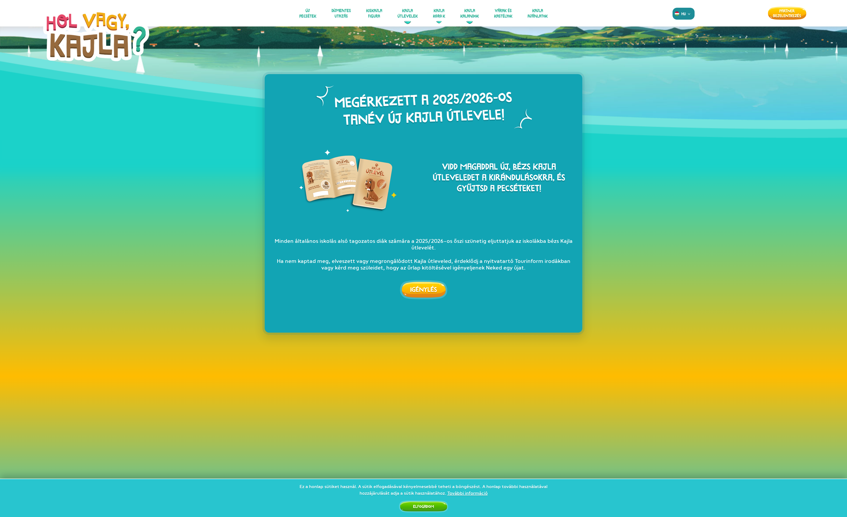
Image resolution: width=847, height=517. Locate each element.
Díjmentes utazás (341, 13)
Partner (787, 13)
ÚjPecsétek (307, 13)
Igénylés (423, 289)
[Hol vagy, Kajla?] (96, 42)
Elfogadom (423, 506)
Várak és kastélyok (503, 13)
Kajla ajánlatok (538, 13)
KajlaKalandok (469, 13)
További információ (467, 493)
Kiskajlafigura (374, 13)
